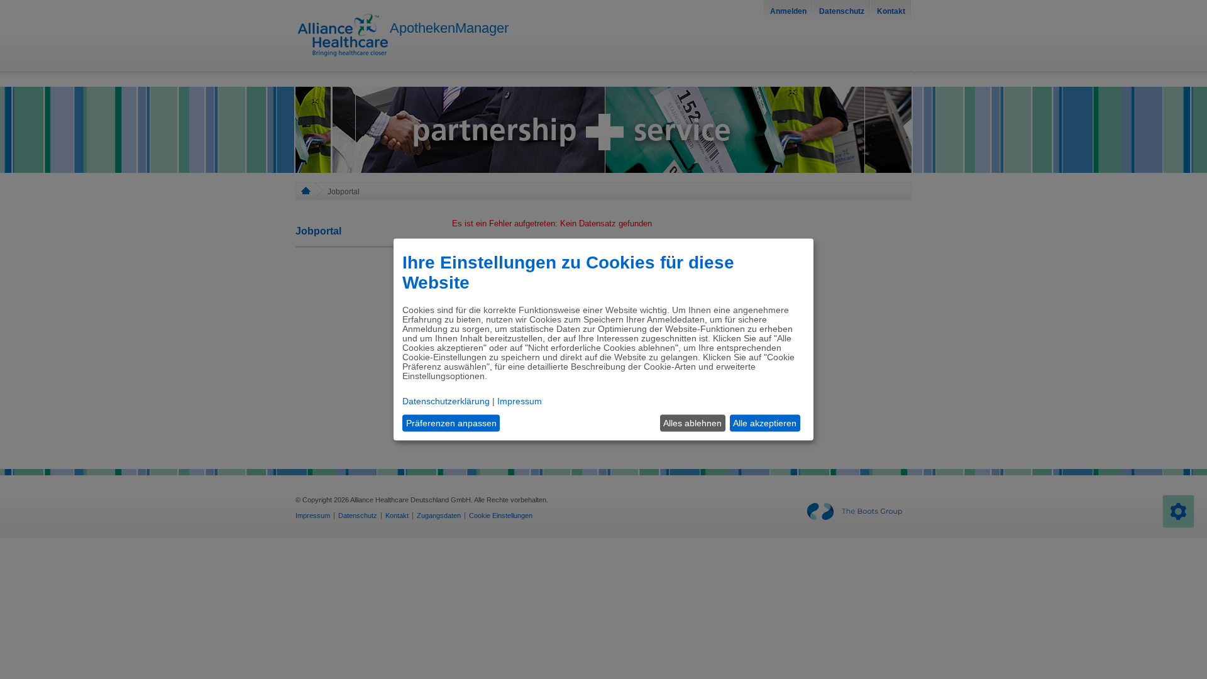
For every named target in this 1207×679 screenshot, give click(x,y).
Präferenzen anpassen (451, 423)
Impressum (519, 400)
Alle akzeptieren (764, 423)
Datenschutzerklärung (446, 400)
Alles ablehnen (692, 423)
